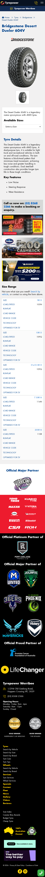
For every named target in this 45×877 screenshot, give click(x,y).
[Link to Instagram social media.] (25, 871)
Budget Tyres (8, 818)
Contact (7, 787)
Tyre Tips (6, 762)
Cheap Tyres (8, 821)
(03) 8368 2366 (15, 696)
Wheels (6, 765)
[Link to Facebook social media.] (20, 871)
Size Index (7, 812)
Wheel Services (9, 781)
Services (7, 774)
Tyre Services (8, 777)
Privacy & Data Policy (17, 865)
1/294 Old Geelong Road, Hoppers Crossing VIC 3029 (21, 690)
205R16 (38, 430)
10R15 (39, 332)
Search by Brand (10, 755)
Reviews (7, 803)
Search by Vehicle (10, 749)
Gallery (6, 797)
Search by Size (9, 752)
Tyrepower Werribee (24, 8)
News (6, 793)
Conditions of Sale (32, 865)
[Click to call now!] (36, 3)
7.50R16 (38, 397)
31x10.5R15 (36, 365)
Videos (6, 800)
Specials (7, 784)
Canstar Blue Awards (11, 815)
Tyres (5, 746)
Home (6, 17)
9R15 (39, 300)
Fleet (5, 790)
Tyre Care (7, 759)
